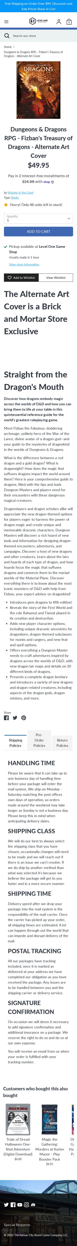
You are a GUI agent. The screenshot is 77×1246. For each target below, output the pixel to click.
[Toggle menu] (6, 22)
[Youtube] (19, 1204)
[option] (38, 90)
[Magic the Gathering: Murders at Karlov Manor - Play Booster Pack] (49, 1119)
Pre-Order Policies (39, 740)
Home (7, 47)
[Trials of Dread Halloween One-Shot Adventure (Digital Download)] (18, 1119)
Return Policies (62, 743)
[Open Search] (6, 36)
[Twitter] (6, 1204)
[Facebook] (13, 1204)
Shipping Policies (15, 743)
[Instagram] (26, 1204)
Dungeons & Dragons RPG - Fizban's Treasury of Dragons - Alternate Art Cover (33, 54)
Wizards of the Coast (20, 192)
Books (15, 197)
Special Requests (17, 1225)
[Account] (59, 20)
